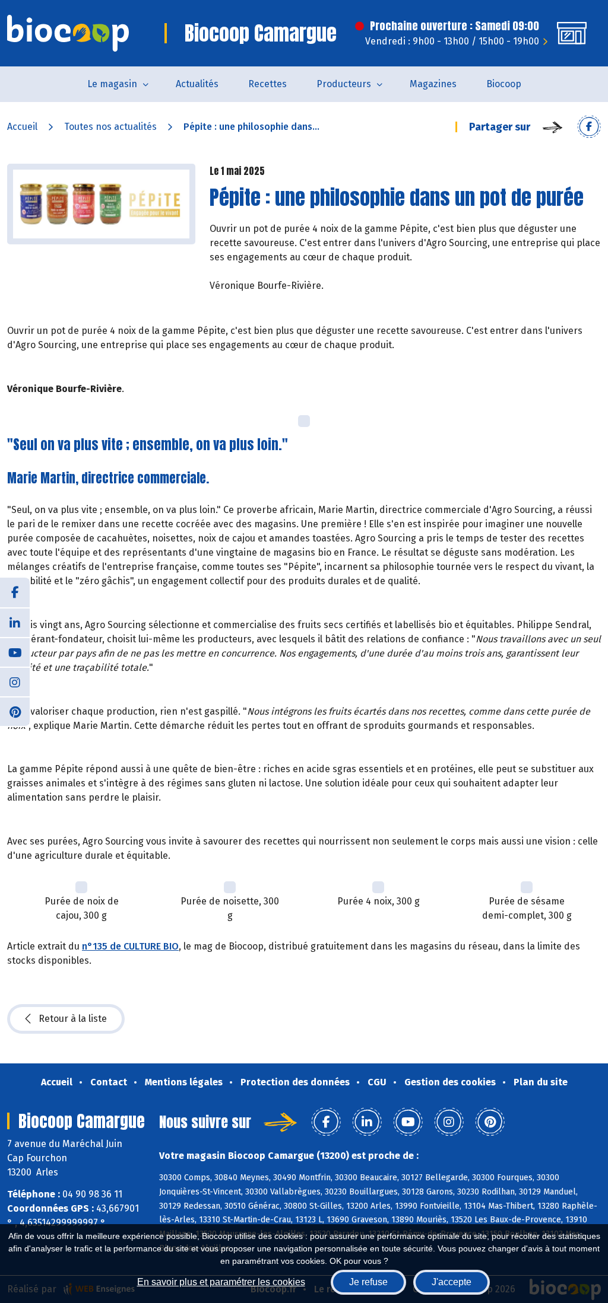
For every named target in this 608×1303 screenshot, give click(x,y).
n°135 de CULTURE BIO (130, 946)
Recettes (267, 84)
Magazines (433, 84)
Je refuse (368, 1282)
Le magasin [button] (112, 84)
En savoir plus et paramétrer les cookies (221, 1282)
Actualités (197, 84)
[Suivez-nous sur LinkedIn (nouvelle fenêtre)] (15, 622)
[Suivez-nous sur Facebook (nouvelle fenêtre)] (15, 592)
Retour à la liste (73, 1018)
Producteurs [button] (343, 84)
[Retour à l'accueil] (68, 33)
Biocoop (503, 84)
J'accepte (451, 1282)
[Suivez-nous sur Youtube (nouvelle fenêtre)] (15, 652)
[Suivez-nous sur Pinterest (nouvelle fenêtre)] (15, 711)
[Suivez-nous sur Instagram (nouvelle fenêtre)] (15, 681)
